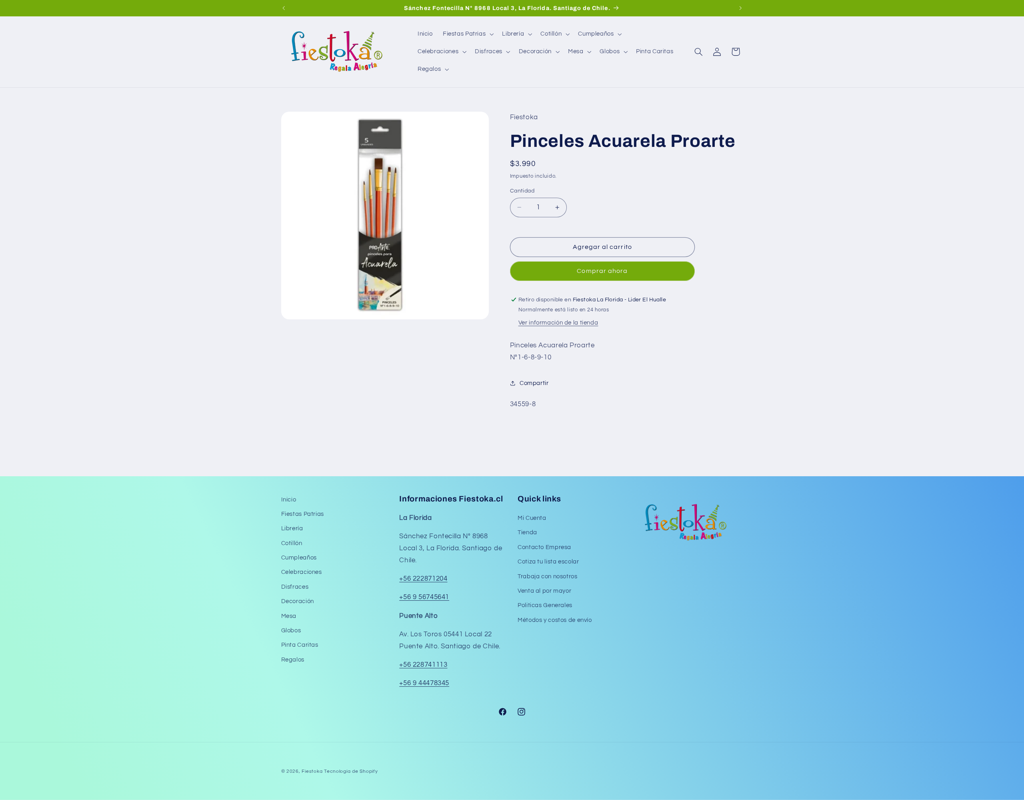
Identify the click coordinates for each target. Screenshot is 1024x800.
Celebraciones (301, 572)
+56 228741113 (423, 665)
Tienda (527, 533)
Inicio (288, 500)
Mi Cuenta (532, 518)
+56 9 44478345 (424, 683)
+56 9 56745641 (424, 597)
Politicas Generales (545, 606)
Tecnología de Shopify (351, 771)
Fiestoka (312, 771)
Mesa (289, 616)
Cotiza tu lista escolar (548, 562)
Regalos (292, 660)
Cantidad (522, 191)
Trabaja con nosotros (548, 576)
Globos (291, 631)
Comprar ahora (602, 271)
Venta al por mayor (544, 591)
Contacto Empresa (544, 548)
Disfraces (295, 587)
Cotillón (291, 543)
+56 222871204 (423, 579)
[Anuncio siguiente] (740, 8)
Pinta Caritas (299, 645)
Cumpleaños (299, 558)
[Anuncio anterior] (283, 8)
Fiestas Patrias (302, 514)
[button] (467, 34)
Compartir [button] (534, 383)
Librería (292, 529)
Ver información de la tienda (558, 323)
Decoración (297, 602)
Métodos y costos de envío (555, 620)
